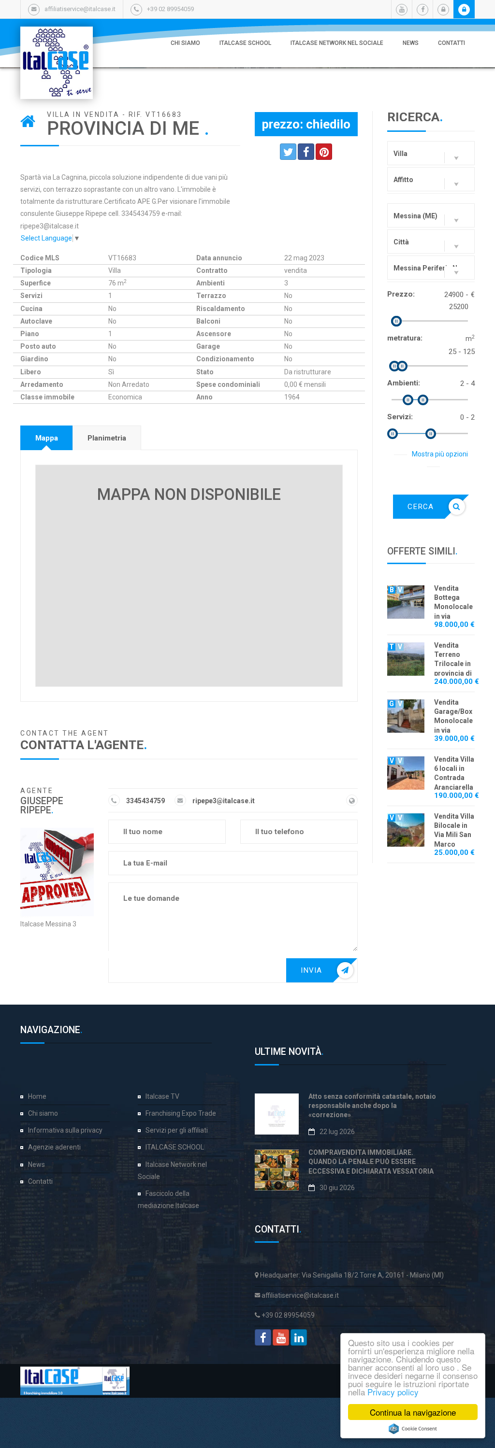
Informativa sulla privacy (65, 1130)
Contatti (451, 43)
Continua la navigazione (413, 1412)
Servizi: (400, 416)
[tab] (46, 438)
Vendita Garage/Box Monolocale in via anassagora (453, 720)
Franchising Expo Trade (181, 1113)
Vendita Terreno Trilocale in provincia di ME (453, 663)
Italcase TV (162, 1096)
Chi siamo (185, 43)
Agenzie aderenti (54, 1147)
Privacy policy (393, 1392)
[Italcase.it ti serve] (56, 36)
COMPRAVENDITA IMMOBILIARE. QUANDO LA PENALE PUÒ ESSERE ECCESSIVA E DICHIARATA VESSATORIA (371, 1162)
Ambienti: (403, 383)
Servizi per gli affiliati (177, 1130)
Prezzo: (401, 294)
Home (37, 1096)
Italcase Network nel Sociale (337, 43)
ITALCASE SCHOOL (245, 43)
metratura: (404, 338)
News (411, 43)
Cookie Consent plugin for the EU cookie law (413, 1428)
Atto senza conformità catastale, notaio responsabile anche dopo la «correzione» (372, 1106)
